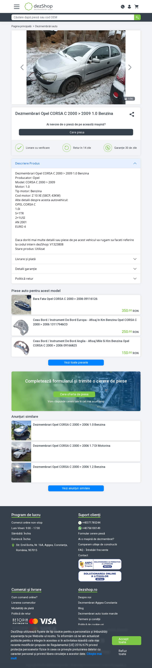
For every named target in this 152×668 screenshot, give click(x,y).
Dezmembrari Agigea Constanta (97, 602)
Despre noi (84, 597)
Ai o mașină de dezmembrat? (96, 539)
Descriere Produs (27, 163)
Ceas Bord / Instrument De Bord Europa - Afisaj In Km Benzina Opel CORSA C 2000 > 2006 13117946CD (85, 322)
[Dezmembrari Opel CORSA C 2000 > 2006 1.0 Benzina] (21, 430)
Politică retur (24, 279)
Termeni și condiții (89, 619)
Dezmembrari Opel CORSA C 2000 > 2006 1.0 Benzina (69, 424)
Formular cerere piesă (91, 533)
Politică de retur (21, 613)
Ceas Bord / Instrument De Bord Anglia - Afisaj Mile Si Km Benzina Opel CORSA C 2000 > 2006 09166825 (81, 343)
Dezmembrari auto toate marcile (98, 613)
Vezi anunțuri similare (76, 488)
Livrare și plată (25, 259)
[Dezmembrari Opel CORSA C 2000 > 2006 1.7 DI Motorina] (21, 451)
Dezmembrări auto (46, 26)
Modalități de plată (22, 608)
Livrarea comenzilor (23, 602)
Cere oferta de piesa (74, 394)
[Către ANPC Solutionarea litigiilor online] (109, 564)
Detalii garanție (26, 269)
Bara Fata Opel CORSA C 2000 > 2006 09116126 (65, 299)
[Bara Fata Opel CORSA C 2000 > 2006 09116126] (21, 304)
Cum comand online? (24, 597)
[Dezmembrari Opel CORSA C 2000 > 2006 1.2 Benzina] (21, 472)
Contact (83, 555)
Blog (81, 608)
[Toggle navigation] (16, 6)
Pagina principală (21, 26)
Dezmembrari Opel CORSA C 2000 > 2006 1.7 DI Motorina (71, 445)
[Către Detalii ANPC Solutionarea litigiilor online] (109, 576)
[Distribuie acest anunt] (131, 114)
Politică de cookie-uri (91, 624)
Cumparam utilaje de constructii (97, 544)
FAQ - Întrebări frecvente (93, 550)
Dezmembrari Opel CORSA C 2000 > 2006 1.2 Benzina (69, 467)
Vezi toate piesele (76, 362)
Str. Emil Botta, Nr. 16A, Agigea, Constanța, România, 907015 (41, 547)
